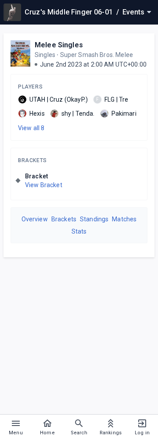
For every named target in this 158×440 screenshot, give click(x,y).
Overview (35, 219)
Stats (79, 231)
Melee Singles (59, 45)
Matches (124, 219)
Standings (94, 219)
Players (30, 87)
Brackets (32, 160)
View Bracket (43, 184)
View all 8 (31, 127)
